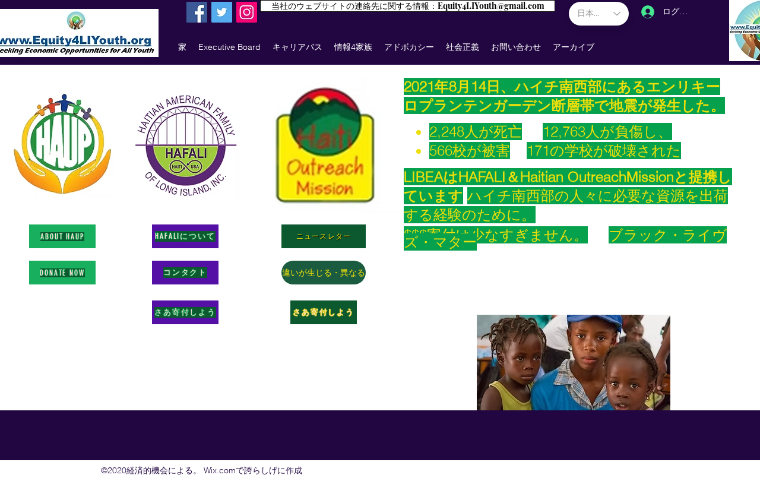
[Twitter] (221, 12)
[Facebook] (196, 12)
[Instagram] (246, 12)
